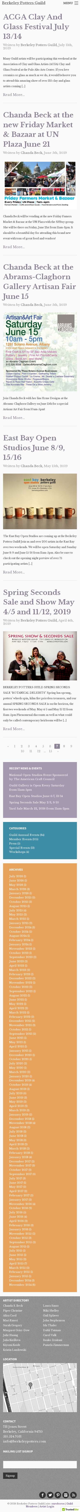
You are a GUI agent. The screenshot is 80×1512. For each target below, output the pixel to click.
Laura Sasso (51, 1305)
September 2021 (20, 1034)
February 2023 (19, 974)
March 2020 (17, 1072)
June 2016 (16, 1216)
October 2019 (18, 1084)
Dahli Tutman (52, 1330)
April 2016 (16, 1221)
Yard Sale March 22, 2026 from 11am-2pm (39, 808)
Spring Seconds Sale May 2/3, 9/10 (34, 802)
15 (50, 751)
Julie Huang (10, 1335)
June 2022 (16, 999)
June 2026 (16, 880)
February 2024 (19, 940)
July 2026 (16, 876)
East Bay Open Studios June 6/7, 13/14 (36, 796)
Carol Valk (49, 1335)
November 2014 (20, 1285)
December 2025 (20, 897)
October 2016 (18, 1208)
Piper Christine (12, 1310)
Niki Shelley (51, 1310)
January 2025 (19, 923)
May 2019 (16, 1101)
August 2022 (18, 995)
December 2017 (20, 1161)
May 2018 (16, 1140)
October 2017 (18, 1170)
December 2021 (20, 1021)
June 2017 (16, 1182)
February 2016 (19, 1225)
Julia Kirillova (11, 1340)
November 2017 (20, 1165)
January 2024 (19, 944)
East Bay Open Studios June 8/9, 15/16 (34, 448)
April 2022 (16, 1008)
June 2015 (16, 1255)
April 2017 (16, 1191)
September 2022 (21, 991)
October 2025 (18, 902)
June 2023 (16, 961)
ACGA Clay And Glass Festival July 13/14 (36, 27)
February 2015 (19, 1272)
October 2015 (18, 1238)
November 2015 (20, 1233)
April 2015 (16, 1263)
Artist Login (46, 1506)
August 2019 (17, 1089)
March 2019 (17, 1110)
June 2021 (16, 1038)
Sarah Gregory (12, 1325)
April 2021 (16, 1046)
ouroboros (58, 1503)
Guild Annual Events (24, 835)
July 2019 (16, 1093)
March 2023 (17, 970)
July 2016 (16, 1212)
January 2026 (19, 893)
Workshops (17, 852)
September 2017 (20, 1174)
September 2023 (21, 957)
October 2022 (19, 987)
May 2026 (16, 885)
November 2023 (20, 948)
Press (13, 843)
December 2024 (20, 927)
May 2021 (16, 1042)
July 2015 (15, 1250)
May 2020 (16, 1068)
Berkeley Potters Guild (23, 3)
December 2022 (20, 978)
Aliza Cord (9, 1315)
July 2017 (15, 1178)
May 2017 (15, 1187)
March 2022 (17, 1012)
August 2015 (17, 1246)
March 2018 (17, 1148)
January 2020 (19, 1076)
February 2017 (19, 1195)
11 (31, 751)
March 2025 (17, 919)
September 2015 (20, 1242)
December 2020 (20, 1055)
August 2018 (17, 1127)
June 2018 (16, 1136)
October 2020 (19, 1059)
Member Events (20, 839)
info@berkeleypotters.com (24, 1441)
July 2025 (16, 910)
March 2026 (17, 889)
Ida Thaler (50, 1325)
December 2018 (20, 1119)
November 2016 (20, 1204)
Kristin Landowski (14, 1349)
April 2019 (16, 1106)
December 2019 (20, 1080)
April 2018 (16, 1144)
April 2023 (16, 965)
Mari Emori (10, 1320)
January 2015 (18, 1276)
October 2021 (18, 1029)
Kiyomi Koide (11, 1345)
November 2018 (20, 1123)
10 (22, 751)
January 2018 (18, 1157)
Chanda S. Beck (13, 1305)
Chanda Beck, (32, 153)
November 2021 (20, 1025)
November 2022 (20, 982)
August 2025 (18, 906)
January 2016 (18, 1229)
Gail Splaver (51, 1315)
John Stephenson (54, 1320)
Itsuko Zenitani (52, 1340)
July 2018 (16, 1131)
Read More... (14, 95)
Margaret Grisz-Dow (16, 1330)
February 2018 (19, 1153)
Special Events (19, 848)
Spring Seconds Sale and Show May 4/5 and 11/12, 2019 (38, 602)
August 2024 (18, 936)
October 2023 (19, 953)
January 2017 (18, 1199)
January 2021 (18, 1051)
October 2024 (18, 931)
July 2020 (16, 1063)
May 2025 (16, 914)
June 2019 (16, 1097)
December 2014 (20, 1280)
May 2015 (16, 1259)
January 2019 (18, 1114)
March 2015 (17, 1268)
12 (38, 751)
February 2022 (19, 1017)
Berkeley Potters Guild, (39, 45)
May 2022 (16, 1004)
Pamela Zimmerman (56, 1345)
